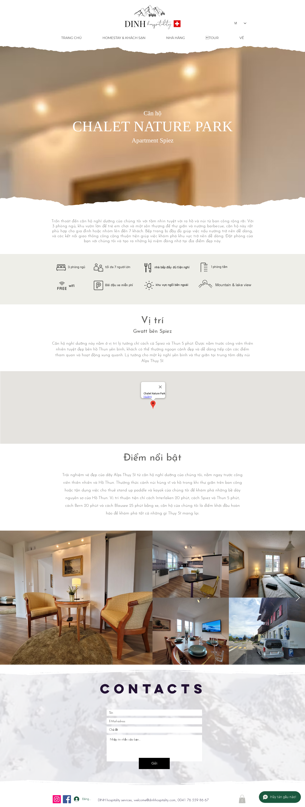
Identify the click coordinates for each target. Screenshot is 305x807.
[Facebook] (67, 799)
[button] (242, 799)
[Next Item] (297, 598)
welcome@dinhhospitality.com (155, 800)
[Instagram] (57, 799)
